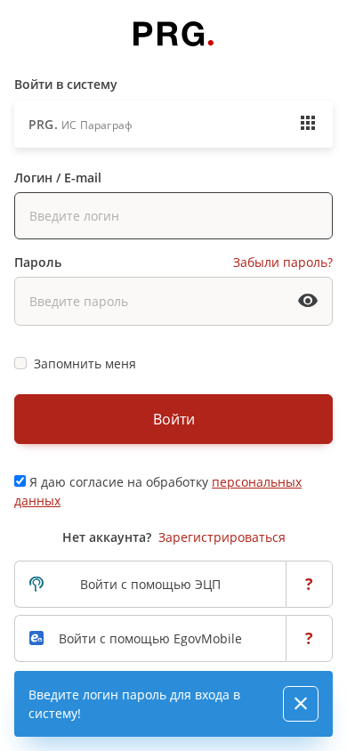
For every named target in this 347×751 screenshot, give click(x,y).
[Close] (301, 704)
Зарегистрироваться (222, 537)
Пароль (37, 262)
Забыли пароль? (283, 262)
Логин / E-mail (57, 177)
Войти (174, 419)
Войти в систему (65, 84)
